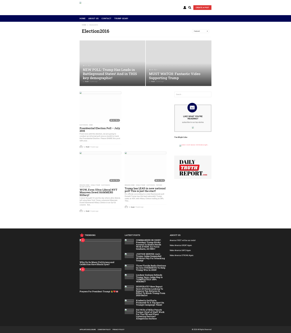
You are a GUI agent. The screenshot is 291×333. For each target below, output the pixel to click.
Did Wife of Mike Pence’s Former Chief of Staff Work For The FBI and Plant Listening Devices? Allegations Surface (150, 314)
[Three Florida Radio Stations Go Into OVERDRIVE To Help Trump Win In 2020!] (129, 267)
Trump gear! (121, 18)
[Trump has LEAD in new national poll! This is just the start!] (145, 167)
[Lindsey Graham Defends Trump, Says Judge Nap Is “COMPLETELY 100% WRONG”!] (129, 276)
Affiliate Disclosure (88, 329)
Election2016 (84, 125)
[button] (184, 7)
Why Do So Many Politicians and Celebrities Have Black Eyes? (97, 263)
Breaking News (85, 185)
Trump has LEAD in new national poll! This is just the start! (145, 190)
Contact (106, 18)
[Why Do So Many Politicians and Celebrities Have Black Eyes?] (100, 249)
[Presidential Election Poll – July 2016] (100, 107)
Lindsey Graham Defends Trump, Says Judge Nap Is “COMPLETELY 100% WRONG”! (149, 278)
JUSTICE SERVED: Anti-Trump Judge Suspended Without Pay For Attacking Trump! (150, 257)
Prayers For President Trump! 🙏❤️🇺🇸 (99, 291)
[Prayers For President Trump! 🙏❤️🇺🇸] (100, 278)
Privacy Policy (118, 329)
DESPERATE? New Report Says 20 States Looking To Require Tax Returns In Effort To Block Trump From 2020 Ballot (150, 291)
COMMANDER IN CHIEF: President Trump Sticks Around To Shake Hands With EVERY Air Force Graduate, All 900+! (148, 244)
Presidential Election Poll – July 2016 (100, 130)
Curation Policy (104, 329)
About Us (93, 18)
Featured (159, 185)
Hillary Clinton (85, 187)
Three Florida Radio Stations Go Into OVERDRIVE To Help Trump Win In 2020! (151, 267)
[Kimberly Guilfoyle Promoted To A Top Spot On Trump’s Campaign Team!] (129, 302)
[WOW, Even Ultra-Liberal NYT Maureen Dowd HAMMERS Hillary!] (100, 167)
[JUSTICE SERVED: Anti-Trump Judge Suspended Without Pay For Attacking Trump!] (129, 255)
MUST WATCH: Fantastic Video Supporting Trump (174, 76)
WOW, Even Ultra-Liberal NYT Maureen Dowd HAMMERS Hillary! (98, 192)
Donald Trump (95, 185)
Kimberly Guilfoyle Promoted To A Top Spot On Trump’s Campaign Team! (150, 302)
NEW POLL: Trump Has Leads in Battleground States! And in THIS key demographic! (110, 73)
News (91, 125)
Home (83, 18)
